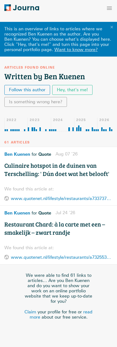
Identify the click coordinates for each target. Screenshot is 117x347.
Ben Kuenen (17, 154)
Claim (30, 311)
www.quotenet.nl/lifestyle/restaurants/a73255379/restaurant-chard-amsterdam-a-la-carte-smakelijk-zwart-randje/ (62, 257)
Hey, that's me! (72, 89)
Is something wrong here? (35, 101)
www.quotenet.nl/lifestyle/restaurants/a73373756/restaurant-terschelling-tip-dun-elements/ (62, 198)
